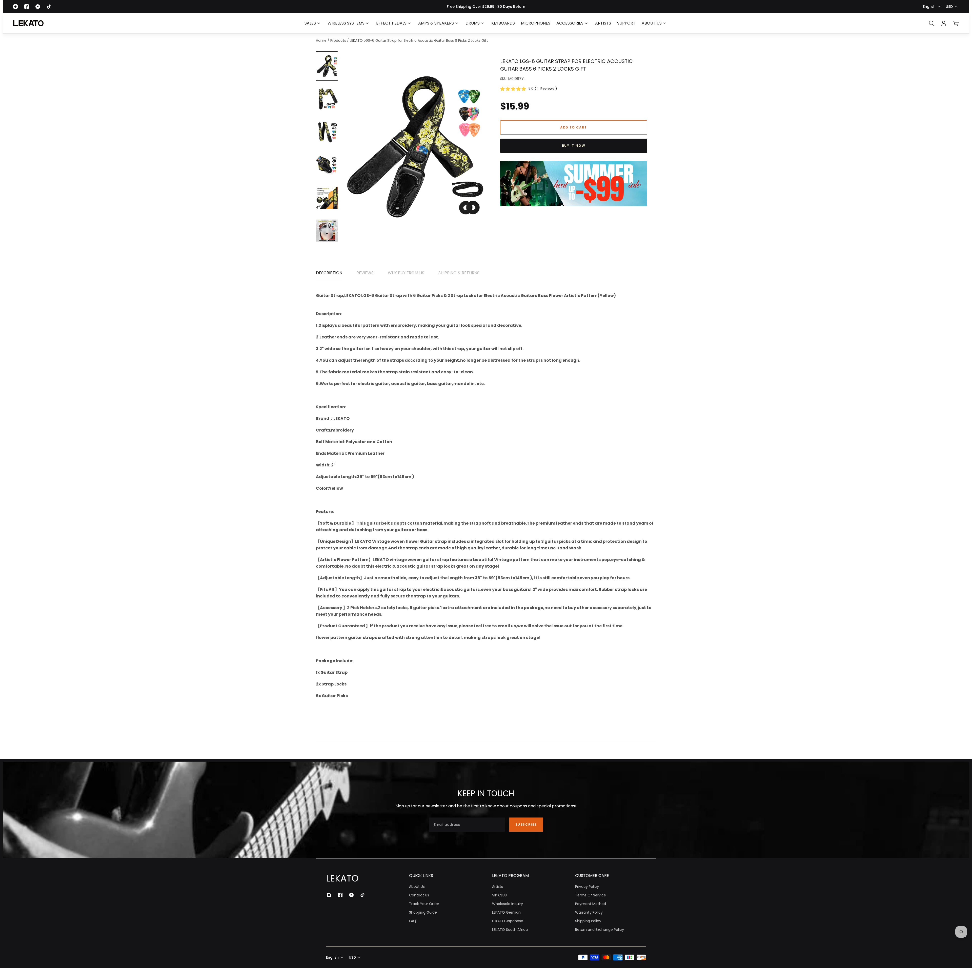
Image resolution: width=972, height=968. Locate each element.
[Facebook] (26, 6)
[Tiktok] (48, 6)
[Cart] (956, 23)
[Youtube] (37, 6)
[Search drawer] (931, 23)
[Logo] (28, 23)
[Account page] (944, 23)
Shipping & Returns (458, 273)
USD (949, 6)
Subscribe (526, 824)
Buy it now (573, 145)
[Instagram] (15, 6)
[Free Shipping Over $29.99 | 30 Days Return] (486, 6)
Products (338, 40)
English (929, 6)
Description (329, 273)
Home (322, 40)
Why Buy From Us (406, 273)
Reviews (365, 273)
